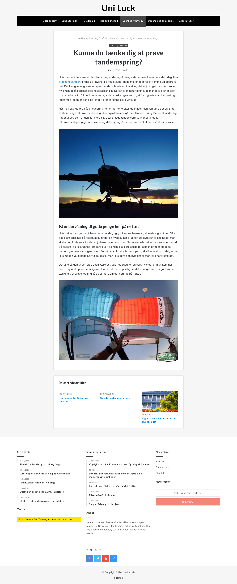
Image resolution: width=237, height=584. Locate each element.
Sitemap (118, 577)
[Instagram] (100, 550)
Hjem (84, 38)
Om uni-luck (162, 467)
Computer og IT (70, 20)
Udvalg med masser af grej (115, 397)
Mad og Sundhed (109, 20)
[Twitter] (92, 550)
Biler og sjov (50, 20)
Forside (160, 461)
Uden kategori (186, 20)
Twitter (22, 509)
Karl (110, 70)
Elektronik (89, 20)
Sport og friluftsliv (133, 20)
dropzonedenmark (70, 81)
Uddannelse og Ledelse (161, 20)
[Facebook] (88, 550)
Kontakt (160, 472)
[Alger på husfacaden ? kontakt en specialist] (160, 401)
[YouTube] (97, 550)
